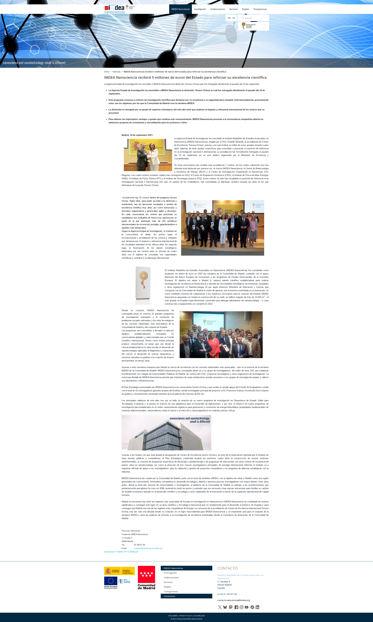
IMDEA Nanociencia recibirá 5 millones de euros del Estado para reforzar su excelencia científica (185, 77)
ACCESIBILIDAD (199, 616)
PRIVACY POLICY (185, 616)
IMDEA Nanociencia (180, 9)
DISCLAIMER (172, 616)
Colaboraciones (218, 9)
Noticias (116, 71)
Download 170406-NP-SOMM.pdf (121, 551)
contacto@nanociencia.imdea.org (148, 548)
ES (234, 17)
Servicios (233, 9)
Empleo (245, 9)
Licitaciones (169, 596)
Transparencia (260, 9)
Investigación (200, 9)
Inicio (106, 71)
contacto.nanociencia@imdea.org (233, 600)
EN (229, 17)
